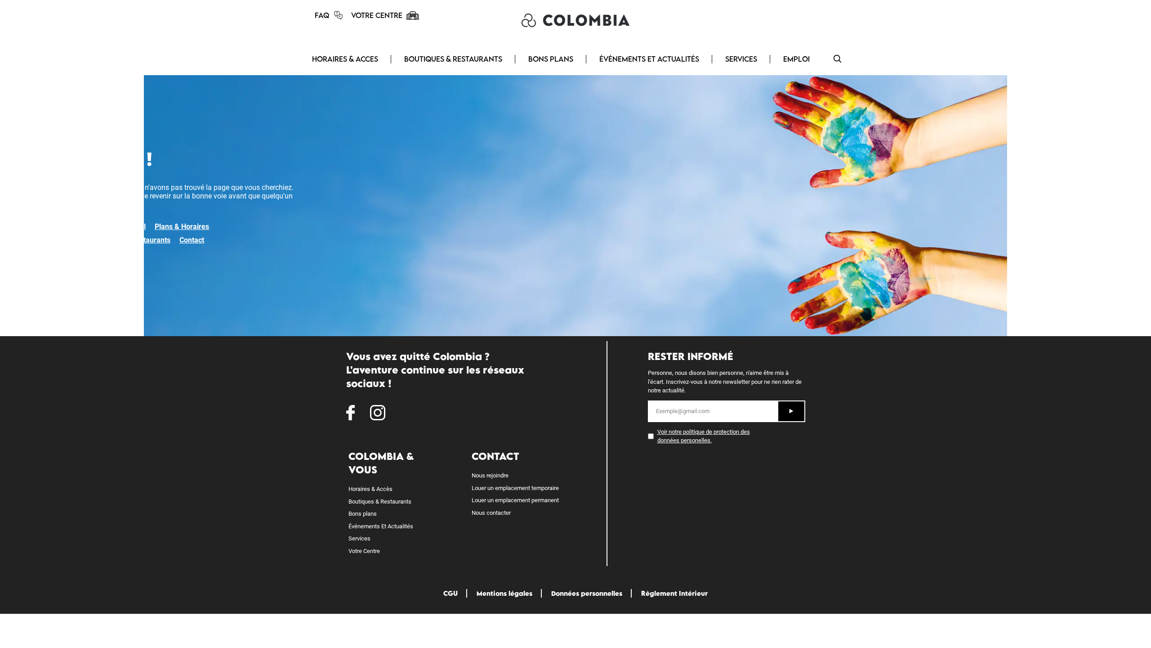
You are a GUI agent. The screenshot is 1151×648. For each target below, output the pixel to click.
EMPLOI (796, 58)
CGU (450, 593)
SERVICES (741, 58)
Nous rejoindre (490, 475)
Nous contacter (491, 512)
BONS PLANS (550, 58)
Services (359, 538)
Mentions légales (504, 593)
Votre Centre (364, 551)
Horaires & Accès (370, 489)
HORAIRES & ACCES (345, 58)
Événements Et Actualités (380, 526)
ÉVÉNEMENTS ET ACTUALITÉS (649, 58)
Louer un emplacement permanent (515, 500)
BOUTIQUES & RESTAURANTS (453, 58)
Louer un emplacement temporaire (515, 488)
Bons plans (362, 513)
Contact (191, 240)
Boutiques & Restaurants (130, 240)
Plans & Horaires (182, 226)
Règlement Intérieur (674, 593)
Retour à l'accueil (118, 226)
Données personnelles (586, 593)
